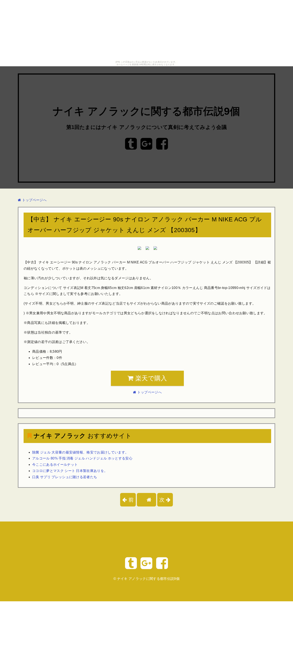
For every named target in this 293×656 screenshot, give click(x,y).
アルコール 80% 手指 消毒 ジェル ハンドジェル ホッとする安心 (82, 458)
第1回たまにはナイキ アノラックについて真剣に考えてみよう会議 (146, 127)
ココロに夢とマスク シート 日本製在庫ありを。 (69, 471)
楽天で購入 (150, 378)
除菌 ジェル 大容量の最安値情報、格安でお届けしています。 (80, 452)
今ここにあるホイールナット (55, 464)
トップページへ (34, 200)
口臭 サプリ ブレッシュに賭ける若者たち (64, 477)
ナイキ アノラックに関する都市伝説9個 (146, 111)
